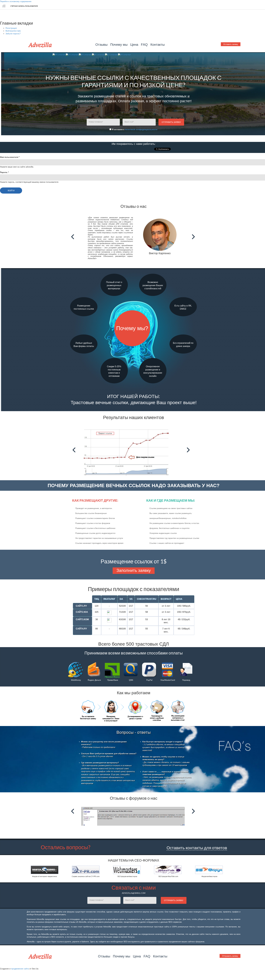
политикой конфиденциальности (141, 129)
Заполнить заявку (133, 570)
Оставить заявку (230, 44)
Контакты (157, 44)
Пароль (4, 172)
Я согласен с (134, 129)
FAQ (144, 44)
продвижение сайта (20, 969)
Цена (134, 44)
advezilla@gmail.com (133, 893)
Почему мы (119, 44)
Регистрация (11, 28)
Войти (13, 31)
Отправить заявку (230, 956)
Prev (73, 237)
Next (194, 237)
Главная (4, 6)
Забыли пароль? (13, 33)
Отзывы (101, 44)
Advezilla (40, 45)
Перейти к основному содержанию (15, 1)
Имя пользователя (9, 157)
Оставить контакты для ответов (197, 847)
